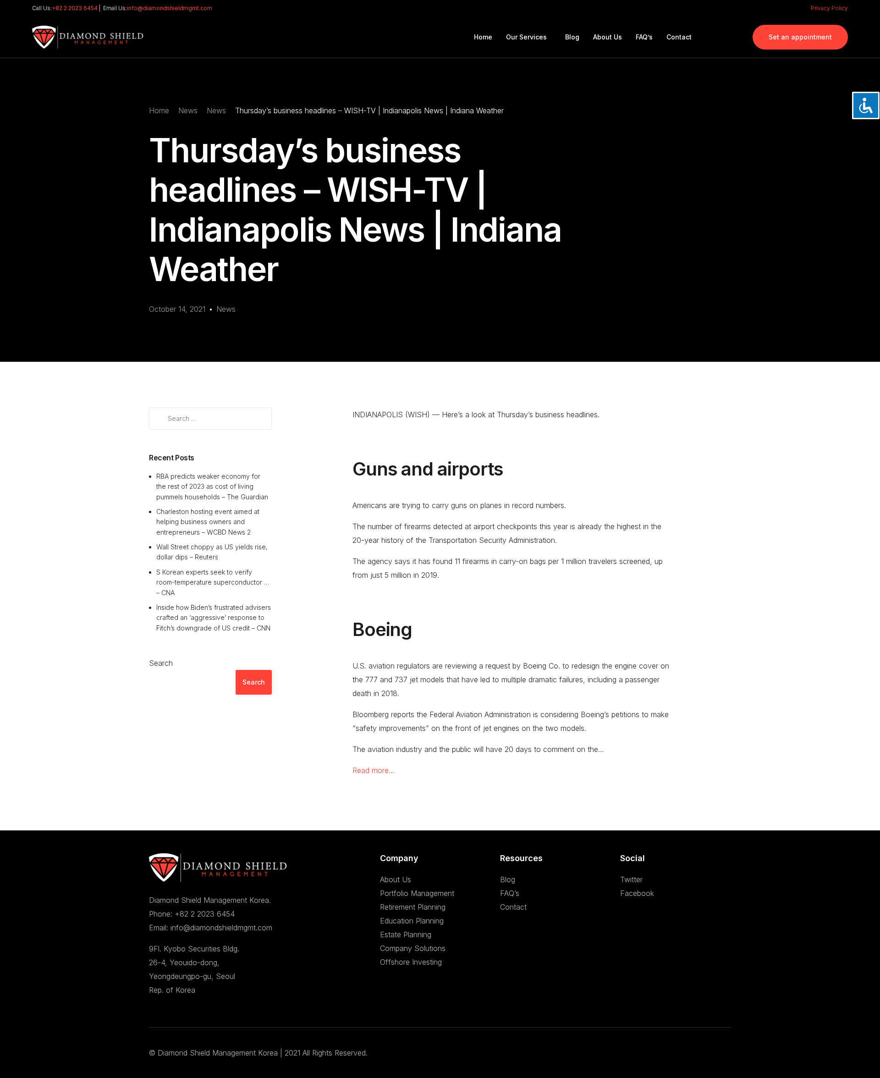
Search (161, 663)
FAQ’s (509, 893)
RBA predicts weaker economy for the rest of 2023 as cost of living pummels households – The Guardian (212, 486)
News (226, 309)
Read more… (373, 770)
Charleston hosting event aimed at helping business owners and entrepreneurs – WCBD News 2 (207, 522)
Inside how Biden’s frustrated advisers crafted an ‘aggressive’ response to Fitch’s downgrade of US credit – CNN (213, 617)
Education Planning (412, 920)
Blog (507, 879)
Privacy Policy (829, 8)
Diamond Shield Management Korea (218, 1052)
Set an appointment (800, 37)
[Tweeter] (733, 36)
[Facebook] (718, 36)
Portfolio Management (417, 893)
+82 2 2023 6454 (75, 8)
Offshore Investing (411, 962)
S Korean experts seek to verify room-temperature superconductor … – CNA (212, 582)
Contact (513, 907)
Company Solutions (413, 948)
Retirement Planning (413, 907)
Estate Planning (405, 934)
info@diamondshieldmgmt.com (169, 8)
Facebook (637, 893)
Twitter (631, 879)
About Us (395, 879)
